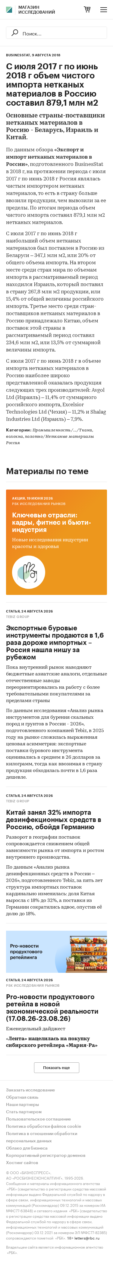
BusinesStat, (18, 55)
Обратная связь (22, 1097)
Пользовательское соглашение (38, 1119)
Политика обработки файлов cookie (43, 1126)
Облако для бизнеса (27, 1148)
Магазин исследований (36, 10)
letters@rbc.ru (86, 1237)
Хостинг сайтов (22, 1163)
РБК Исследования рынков (39, 504)
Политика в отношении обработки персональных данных (41, 1137)
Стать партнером (24, 1112)
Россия (13, 443)
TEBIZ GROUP (18, 617)
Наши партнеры (22, 1105)
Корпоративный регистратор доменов (46, 1156)
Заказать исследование (30, 1090)
